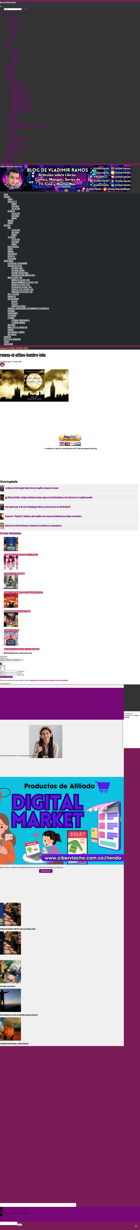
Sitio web (21, 675)
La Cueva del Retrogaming (17, 82)
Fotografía (11, 134)
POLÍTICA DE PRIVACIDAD (12, 157)
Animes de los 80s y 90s (20, 98)
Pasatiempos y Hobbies (16, 150)
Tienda (6, 160)
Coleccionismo (13, 117)
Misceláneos (8, 79)
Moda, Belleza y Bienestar (17, 146)
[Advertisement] (70, 417)
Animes (14, 22)
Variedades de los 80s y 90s (21, 110)
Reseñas (7, 15)
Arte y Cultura (13, 112)
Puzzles (14, 122)
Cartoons (14, 25)
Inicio (6, 13)
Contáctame (8, 162)
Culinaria (11, 129)
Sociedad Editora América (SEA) (23, 93)
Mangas (10, 39)
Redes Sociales (13, 65)
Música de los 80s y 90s (20, 103)
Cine (9, 46)
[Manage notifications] (136, 1226)
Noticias (7, 44)
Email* (20, 673)
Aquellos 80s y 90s (14, 96)
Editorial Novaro (17, 89)
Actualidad (12, 77)
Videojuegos (12, 72)
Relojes (14, 119)
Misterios (11, 143)
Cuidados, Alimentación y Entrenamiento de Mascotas (27, 127)
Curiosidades (12, 131)
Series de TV (12, 20)
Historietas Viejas (14, 84)
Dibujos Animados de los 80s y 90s (23, 100)
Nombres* (21, 671)
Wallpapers (12, 153)
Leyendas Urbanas (18, 141)
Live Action (15, 27)
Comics (10, 41)
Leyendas (11, 136)
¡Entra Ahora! (46, 871)
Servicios (7, 155)
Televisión (11, 55)
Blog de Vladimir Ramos (8, 2)
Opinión (10, 148)
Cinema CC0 (12, 115)
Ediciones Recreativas (19, 91)
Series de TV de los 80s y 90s (21, 108)
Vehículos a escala (18, 124)
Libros (10, 17)
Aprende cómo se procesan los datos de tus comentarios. (49, 680)
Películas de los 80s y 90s (20, 105)
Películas (11, 29)
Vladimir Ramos (7, 361)
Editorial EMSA (16, 86)
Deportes (11, 74)
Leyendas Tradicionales (20, 138)
